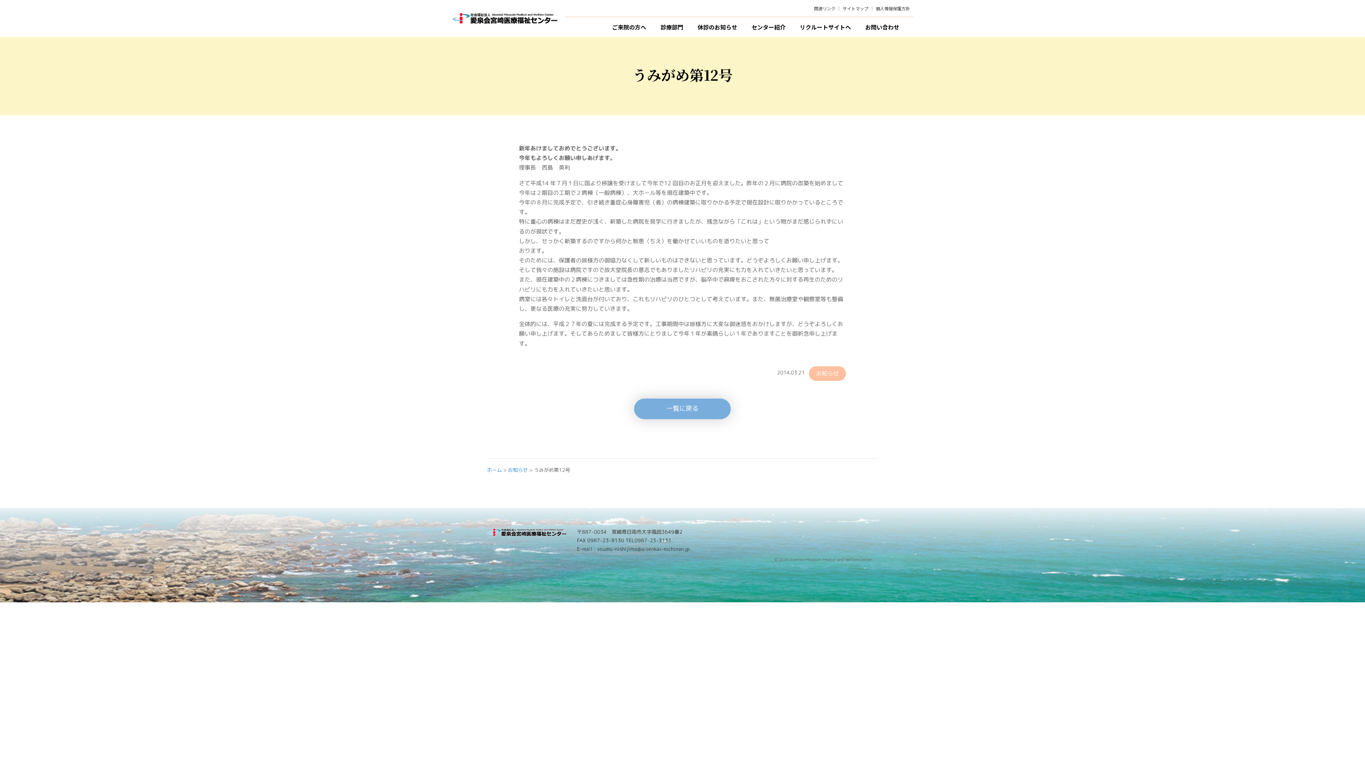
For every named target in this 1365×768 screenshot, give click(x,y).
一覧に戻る (682, 408)
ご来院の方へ (629, 27)
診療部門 (671, 27)
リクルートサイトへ (825, 27)
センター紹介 (768, 27)
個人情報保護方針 (893, 8)
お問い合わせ (882, 27)
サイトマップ (855, 8)
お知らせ (827, 373)
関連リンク (824, 8)
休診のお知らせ (717, 27)
